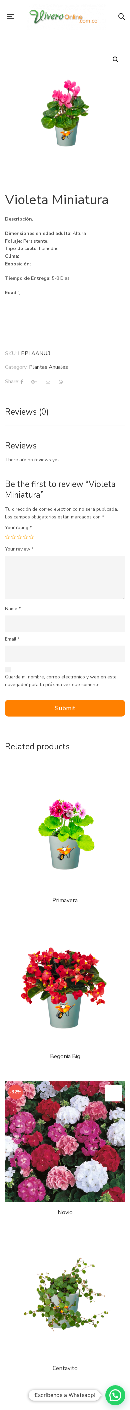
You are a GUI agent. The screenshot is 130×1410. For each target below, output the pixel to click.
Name (13, 608)
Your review (19, 549)
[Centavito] (65, 1297)
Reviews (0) (27, 412)
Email (12, 639)
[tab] (65, 412)
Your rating (18, 527)
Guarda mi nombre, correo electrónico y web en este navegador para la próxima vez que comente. (61, 681)
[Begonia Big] (65, 929)
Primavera (65, 900)
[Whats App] (61, 382)
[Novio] (65, 1141)
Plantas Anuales (48, 367)
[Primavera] (65, 829)
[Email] (48, 382)
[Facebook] (22, 382)
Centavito (65, 1368)
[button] (115, 1395)
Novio (65, 1212)
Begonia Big (65, 1056)
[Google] (34, 382)
